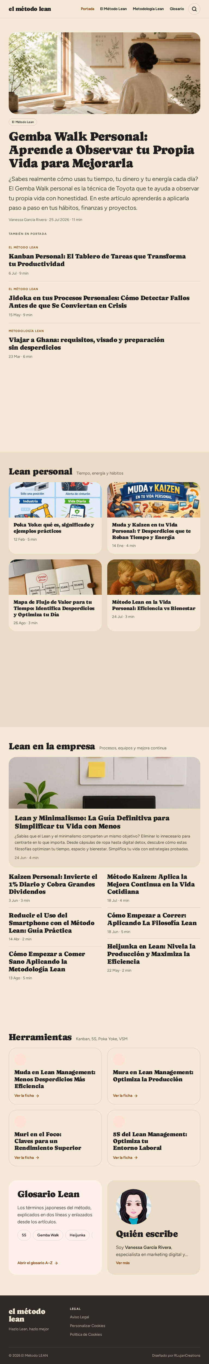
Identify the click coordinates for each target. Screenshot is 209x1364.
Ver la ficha (24, 1095)
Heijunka (77, 1235)
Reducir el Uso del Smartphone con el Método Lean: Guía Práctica (51, 923)
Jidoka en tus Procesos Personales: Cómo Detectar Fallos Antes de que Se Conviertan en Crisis (99, 301)
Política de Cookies (86, 1334)
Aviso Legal (79, 1317)
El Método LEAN (30, 9)
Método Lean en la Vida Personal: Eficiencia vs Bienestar (153, 605)
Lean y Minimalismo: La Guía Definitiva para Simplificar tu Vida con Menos (92, 822)
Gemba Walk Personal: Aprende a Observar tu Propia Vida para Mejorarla (101, 149)
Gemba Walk (48, 1235)
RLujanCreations (187, 1355)
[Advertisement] (104, 404)
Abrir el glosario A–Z (35, 1263)
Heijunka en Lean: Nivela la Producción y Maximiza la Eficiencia (151, 954)
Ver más (123, 1263)
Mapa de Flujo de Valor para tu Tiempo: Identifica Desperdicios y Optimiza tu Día (54, 608)
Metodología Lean (148, 9)
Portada (87, 9)
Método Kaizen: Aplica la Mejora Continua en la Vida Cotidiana (151, 884)
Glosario (177, 9)
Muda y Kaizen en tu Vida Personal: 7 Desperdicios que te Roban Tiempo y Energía (151, 531)
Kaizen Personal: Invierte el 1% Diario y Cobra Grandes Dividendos (53, 884)
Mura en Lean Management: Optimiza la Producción (153, 1075)
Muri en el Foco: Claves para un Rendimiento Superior (47, 1141)
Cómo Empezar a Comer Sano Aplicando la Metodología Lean (47, 961)
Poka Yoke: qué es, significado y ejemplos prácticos (54, 528)
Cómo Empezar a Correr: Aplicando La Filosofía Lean (151, 919)
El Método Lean (113, 9)
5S (24, 1235)
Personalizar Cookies (87, 1325)
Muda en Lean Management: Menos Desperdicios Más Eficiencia (55, 1079)
